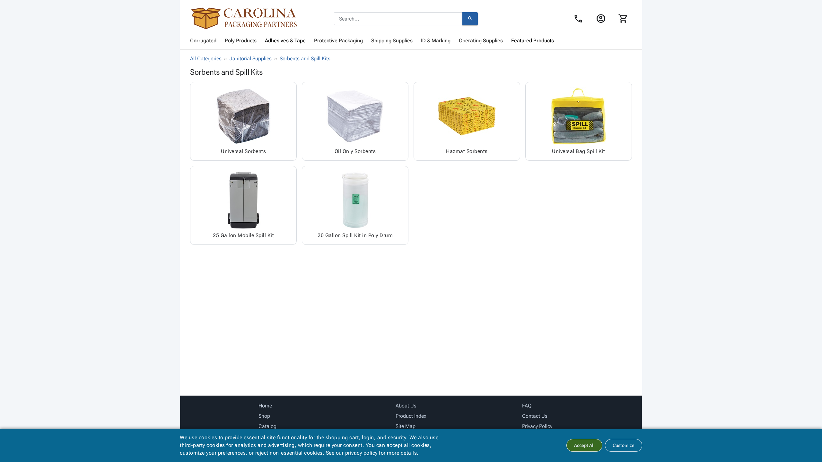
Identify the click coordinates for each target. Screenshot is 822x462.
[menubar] (411, 41)
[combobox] (398, 19)
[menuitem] (203, 40)
